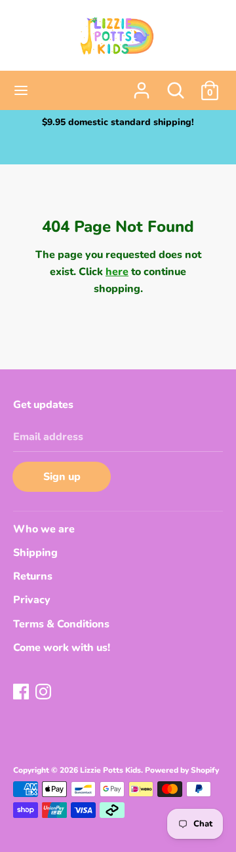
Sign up (62, 477)
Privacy (31, 600)
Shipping (35, 553)
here (117, 272)
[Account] (141, 85)
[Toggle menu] (21, 90)
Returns (32, 576)
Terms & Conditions (61, 624)
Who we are (44, 529)
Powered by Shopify (182, 770)
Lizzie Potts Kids (110, 770)
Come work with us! (61, 647)
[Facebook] (22, 693)
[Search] (176, 85)
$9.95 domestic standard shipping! (118, 122)
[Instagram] (44, 693)
